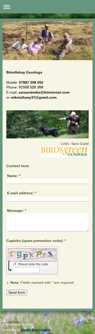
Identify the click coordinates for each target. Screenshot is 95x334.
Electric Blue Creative (35, 330)
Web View (88, 323)
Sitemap (16, 322)
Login (90, 320)
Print (9, 322)
